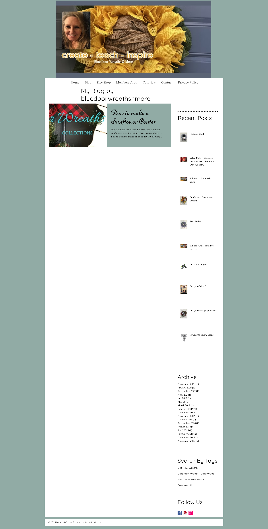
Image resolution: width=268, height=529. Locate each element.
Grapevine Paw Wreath (191, 479)
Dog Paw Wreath (188, 473)
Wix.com (98, 522)
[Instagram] (191, 513)
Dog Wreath (208, 473)
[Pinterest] (185, 513)
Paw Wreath (185, 485)
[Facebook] (180, 513)
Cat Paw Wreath (188, 467)
